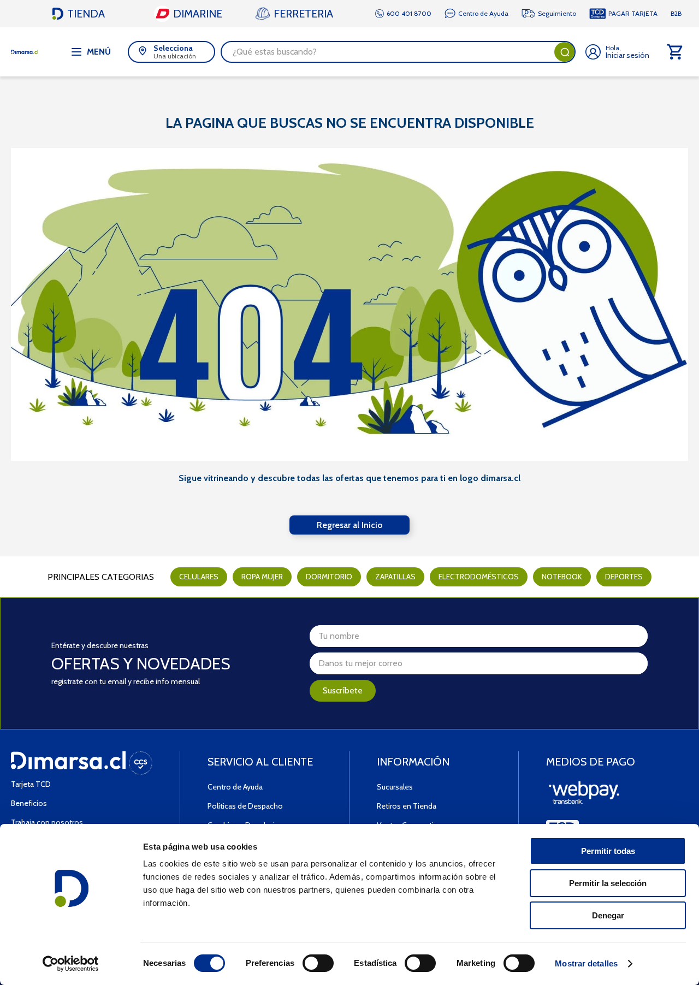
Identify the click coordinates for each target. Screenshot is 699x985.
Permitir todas (608, 851)
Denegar (608, 915)
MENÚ (99, 51)
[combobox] (398, 52)
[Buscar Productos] (564, 52)
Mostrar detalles (586, 963)
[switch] (318, 963)
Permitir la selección (608, 883)
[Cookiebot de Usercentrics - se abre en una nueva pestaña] (71, 964)
